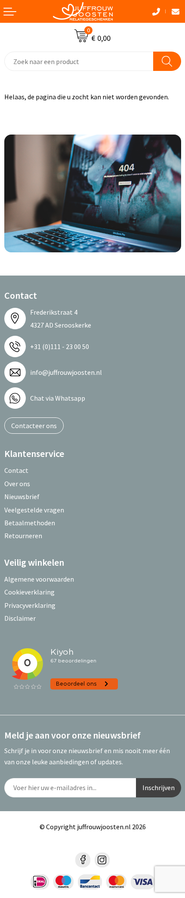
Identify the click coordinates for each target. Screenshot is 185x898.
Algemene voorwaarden (39, 579)
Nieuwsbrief (22, 496)
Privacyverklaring (30, 605)
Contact (16, 470)
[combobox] (79, 61)
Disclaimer (20, 618)
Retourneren (23, 535)
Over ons (17, 483)
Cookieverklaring (29, 592)
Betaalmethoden (29, 522)
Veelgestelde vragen (34, 510)
